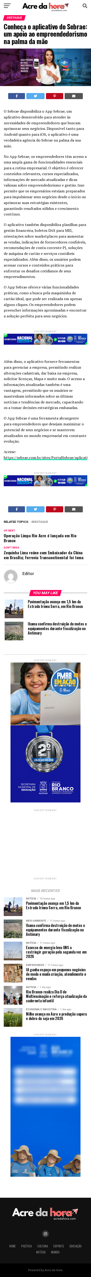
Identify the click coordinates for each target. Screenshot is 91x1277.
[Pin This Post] (54, 96)
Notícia (41, 1252)
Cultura (42, 1246)
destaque (40, 522)
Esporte (58, 1246)
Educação (76, 1246)
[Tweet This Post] (35, 96)
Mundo (55, 1252)
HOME (12, 1246)
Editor (28, 573)
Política (26, 1246)
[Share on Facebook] (16, 96)
